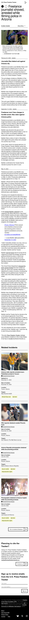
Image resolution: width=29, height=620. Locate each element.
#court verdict (5, 469)
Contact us (20, 564)
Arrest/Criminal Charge (8, 376)
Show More (21, 25)
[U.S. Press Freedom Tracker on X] (22, 616)
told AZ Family (10, 253)
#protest (15, 397)
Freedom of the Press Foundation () (14, 600)
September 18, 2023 (10, 240)
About (2, 610)
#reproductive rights (7, 471)
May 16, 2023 (4, 169)
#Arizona (11, 225)
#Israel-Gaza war (6, 397)
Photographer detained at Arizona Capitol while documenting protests (14, 499)
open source (4, 603)
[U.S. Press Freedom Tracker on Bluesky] (18, 616)
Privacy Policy (4, 614)
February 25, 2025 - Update (8, 58)
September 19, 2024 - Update (9, 109)
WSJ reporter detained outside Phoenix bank (13, 424)
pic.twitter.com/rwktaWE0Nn (12, 234)
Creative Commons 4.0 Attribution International (14, 605)
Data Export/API (5, 612)
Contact (3, 616)
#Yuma (7, 225)
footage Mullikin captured (12, 212)
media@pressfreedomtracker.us (10, 560)
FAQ (9, 616)
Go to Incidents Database (16, 529)
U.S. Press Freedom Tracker (8, 2)
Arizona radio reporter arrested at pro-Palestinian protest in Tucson (12, 373)
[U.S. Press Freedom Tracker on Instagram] (27, 616)
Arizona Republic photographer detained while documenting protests (13, 448)
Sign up (25, 591)
